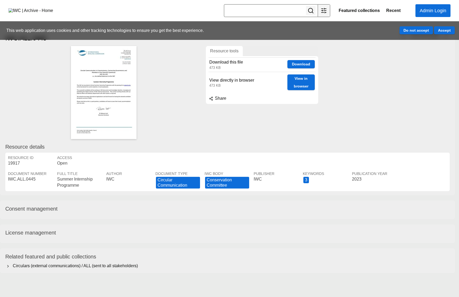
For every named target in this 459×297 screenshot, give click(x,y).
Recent (393, 10)
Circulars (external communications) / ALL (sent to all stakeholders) (74, 265)
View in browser (301, 82)
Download (301, 64)
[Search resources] (311, 10)
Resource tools (224, 51)
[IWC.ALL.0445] (103, 92)
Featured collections (359, 10)
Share (220, 98)
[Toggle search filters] (324, 11)
